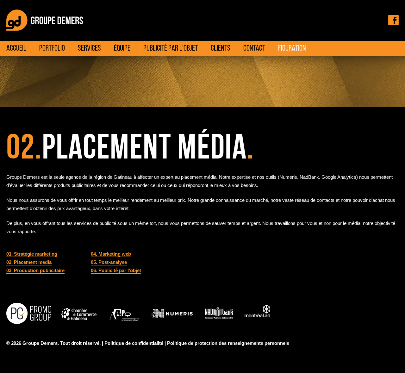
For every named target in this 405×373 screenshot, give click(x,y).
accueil (16, 49)
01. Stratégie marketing (31, 254)
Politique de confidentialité (133, 343)
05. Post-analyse (109, 262)
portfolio (52, 49)
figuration (292, 49)
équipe (122, 49)
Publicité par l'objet (170, 49)
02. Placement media (29, 262)
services (89, 49)
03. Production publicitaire (35, 270)
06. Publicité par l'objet (116, 270)
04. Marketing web (111, 254)
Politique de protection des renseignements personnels (228, 343)
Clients (220, 49)
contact (254, 49)
